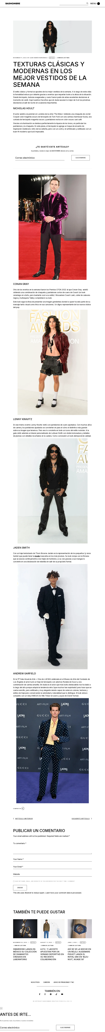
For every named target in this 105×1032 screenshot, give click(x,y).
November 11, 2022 (20, 57)
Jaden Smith (21, 547)
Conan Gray (21, 283)
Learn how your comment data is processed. (63, 893)
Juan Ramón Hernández (37, 57)
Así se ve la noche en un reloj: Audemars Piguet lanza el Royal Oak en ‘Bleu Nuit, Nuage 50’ (79, 954)
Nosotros (35, 982)
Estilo (51, 57)
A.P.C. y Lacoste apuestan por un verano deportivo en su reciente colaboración (52, 954)
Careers (46, 982)
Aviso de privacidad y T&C (64, 982)
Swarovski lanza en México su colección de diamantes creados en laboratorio (25, 954)
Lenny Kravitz (22, 419)
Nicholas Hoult (23, 108)
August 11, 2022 (46, 942)
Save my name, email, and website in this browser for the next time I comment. (45, 881)
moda (37, 556)
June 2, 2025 (72, 942)
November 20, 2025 (20, 942)
